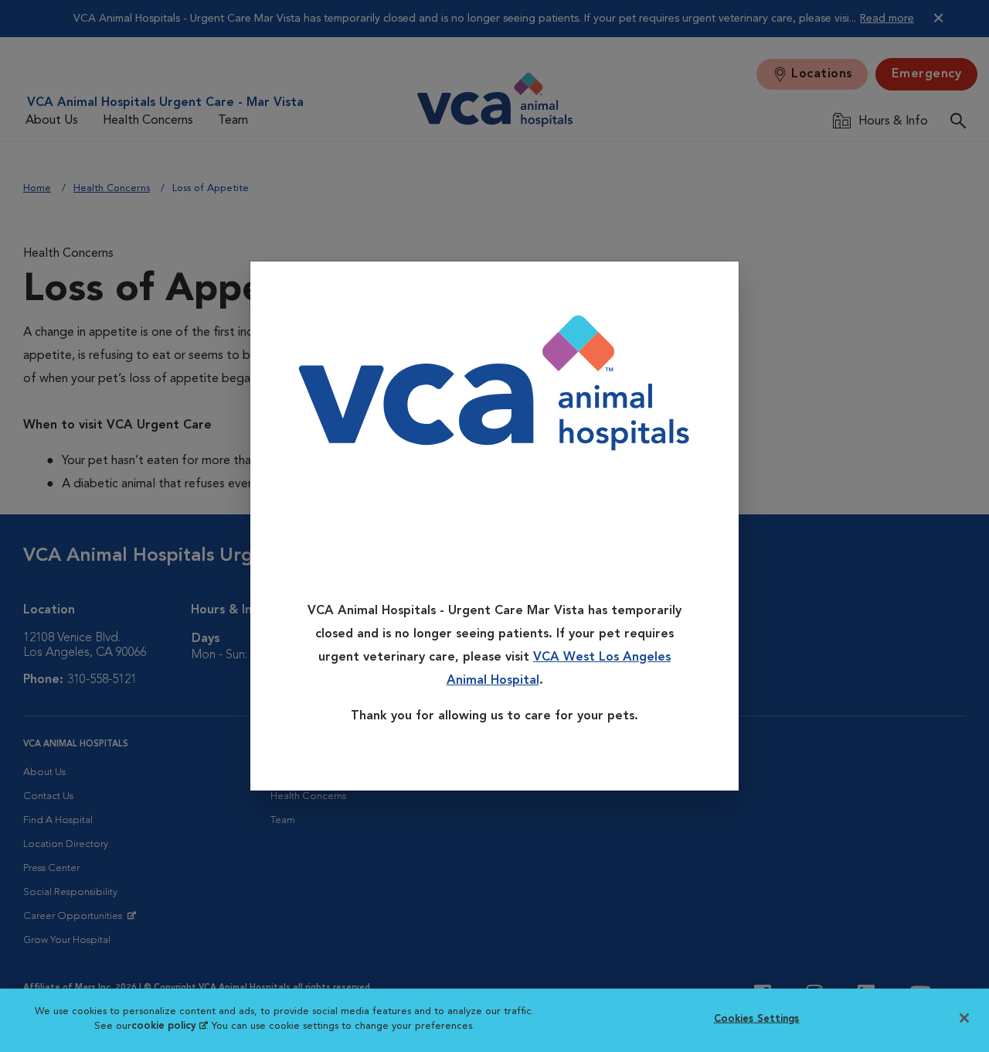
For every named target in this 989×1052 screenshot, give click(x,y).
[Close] (722, 284)
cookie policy (169, 1026)
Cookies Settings (757, 1019)
